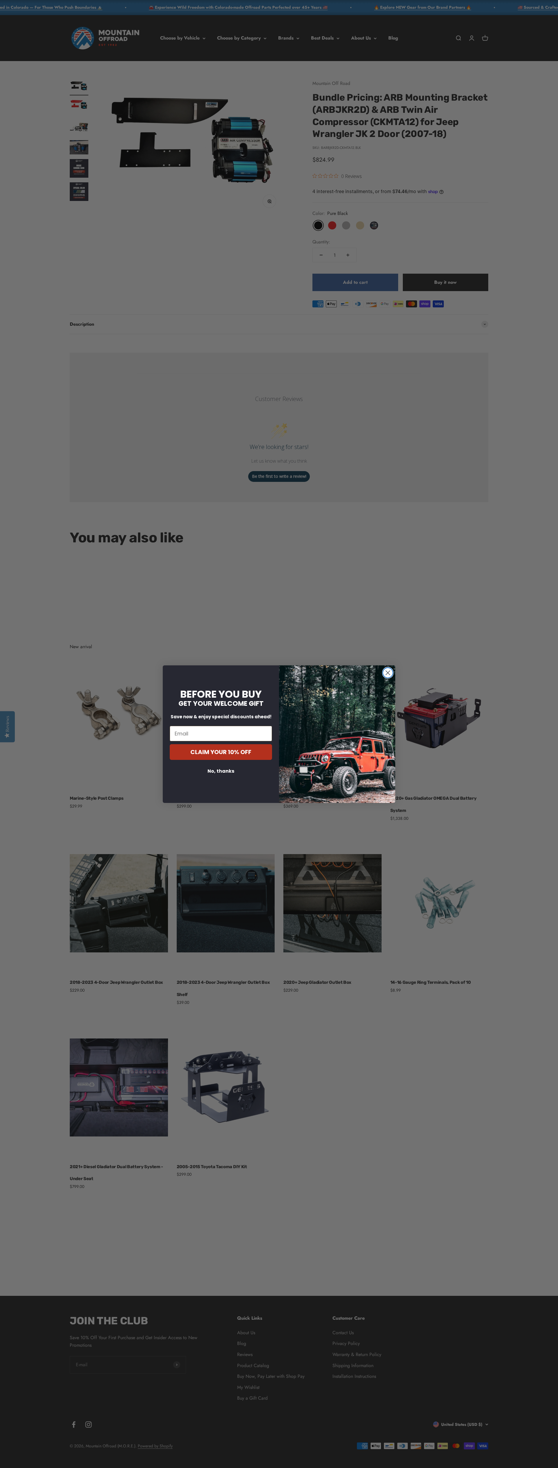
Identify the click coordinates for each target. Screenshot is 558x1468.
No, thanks (221, 771)
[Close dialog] (388, 673)
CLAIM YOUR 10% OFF (220, 752)
